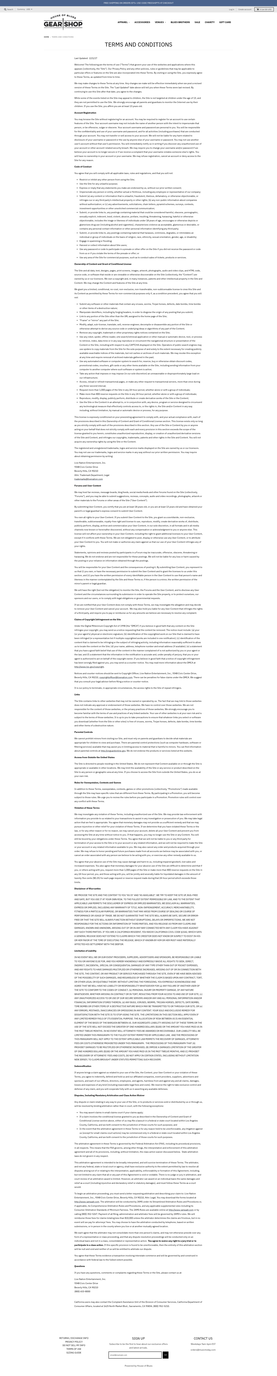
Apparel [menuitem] (123, 22)
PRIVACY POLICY (74, 1341)
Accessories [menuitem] (142, 22)
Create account (244, 9)
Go (165, 1355)
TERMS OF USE (73, 1349)
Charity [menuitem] (210, 22)
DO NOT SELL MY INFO (74, 1345)
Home (46, 37)
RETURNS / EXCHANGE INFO (73, 1338)
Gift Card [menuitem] (225, 22)
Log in (231, 9)
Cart (266, 9)
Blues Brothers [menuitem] (180, 22)
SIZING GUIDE (73, 1352)
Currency (21, 9)
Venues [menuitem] (159, 22)
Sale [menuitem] (197, 22)
